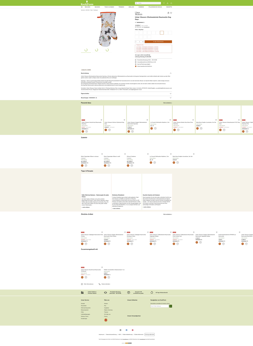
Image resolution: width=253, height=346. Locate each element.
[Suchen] (136, 3)
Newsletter (84, 305)
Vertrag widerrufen (149, 334)
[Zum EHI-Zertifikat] (136, 66)
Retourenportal (84, 310)
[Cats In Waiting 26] (149, 32)
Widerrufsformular (138, 334)
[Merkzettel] (164, 3)
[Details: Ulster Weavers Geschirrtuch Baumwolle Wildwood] (83, 267)
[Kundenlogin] (167, 3)
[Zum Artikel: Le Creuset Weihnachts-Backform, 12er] (160, 113)
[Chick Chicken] (153, 32)
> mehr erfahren (86, 207)
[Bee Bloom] (141, 32)
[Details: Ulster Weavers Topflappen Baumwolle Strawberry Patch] (129, 232)
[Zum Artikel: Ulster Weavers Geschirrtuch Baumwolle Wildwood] (92, 261)
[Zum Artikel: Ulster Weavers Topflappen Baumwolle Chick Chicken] (92, 226)
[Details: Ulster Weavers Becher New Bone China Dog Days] (175, 120)
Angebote (106, 308)
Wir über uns (107, 314)
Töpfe (91, 10)
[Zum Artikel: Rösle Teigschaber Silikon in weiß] (115, 147)
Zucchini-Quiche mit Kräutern (151, 195)
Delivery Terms (84, 316)
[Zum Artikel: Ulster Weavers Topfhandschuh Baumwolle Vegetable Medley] (161, 226)
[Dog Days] (162, 32)
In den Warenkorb (158, 41)
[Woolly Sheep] (145, 37)
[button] (168, 13)
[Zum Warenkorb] (171, 3)
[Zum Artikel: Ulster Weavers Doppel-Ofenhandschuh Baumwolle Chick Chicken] (115, 226)
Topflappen (95, 10)
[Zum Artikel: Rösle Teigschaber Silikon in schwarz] (92, 147)
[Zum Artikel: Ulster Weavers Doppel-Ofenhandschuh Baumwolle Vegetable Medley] (207, 226)
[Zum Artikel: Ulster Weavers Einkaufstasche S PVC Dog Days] (229, 113)
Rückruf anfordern (106, 284)
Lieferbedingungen (85, 314)
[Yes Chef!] (149, 37)
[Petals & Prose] (170, 32)
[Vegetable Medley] (141, 37)
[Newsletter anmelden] (170, 306)
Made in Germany (108, 310)
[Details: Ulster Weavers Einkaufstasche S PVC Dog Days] (221, 120)
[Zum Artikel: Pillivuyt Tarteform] (138, 147)
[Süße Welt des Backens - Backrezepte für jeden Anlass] (96, 183)
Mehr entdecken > (167, 103)
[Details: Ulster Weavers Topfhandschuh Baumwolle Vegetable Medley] (151, 232)
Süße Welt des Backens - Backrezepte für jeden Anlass (95, 196)
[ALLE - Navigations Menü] (81, 7)
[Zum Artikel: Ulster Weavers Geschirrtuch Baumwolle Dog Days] (92, 113)
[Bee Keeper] (145, 32)
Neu (105, 305)
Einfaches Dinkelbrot (118, 195)
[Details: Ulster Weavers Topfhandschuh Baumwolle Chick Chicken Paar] (174, 232)
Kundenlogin (84, 318)
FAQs (82, 312)
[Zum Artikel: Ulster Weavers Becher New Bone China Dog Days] (183, 113)
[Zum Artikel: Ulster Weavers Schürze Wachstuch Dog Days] (115, 113)
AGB (119, 334)
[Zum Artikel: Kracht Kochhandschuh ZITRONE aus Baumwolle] (230, 226)
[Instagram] (120, 330)
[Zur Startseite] (87, 3)
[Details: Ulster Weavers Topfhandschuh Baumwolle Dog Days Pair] (244, 120)
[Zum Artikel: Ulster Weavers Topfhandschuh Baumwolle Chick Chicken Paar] (184, 226)
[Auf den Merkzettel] (171, 13)
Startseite (83, 10)
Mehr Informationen (88, 284)
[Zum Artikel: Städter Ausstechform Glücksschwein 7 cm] (115, 261)
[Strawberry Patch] (137, 37)
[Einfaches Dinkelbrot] (126, 183)
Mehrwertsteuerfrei (85, 308)
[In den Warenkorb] (83, 131)
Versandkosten (146, 27)
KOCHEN (87, 10)
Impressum (101, 334)
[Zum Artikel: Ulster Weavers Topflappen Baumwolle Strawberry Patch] (138, 226)
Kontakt (83, 303)
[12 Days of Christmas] (137, 32)
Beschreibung (85, 73)
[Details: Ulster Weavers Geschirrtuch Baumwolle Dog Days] (83, 120)
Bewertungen (89, 98)
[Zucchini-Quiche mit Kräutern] (157, 183)
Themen (106, 312)
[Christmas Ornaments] (157, 32)
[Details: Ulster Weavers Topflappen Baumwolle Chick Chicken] (83, 232)
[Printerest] (132, 330)
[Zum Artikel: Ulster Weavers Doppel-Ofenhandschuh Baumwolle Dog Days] (138, 113)
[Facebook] (126, 330)
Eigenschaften (85, 93)
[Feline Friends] (166, 32)
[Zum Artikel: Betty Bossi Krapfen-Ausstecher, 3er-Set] (206, 113)
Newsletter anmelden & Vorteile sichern (160, 303)
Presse (105, 316)
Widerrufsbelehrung (127, 334)
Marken (106, 303)
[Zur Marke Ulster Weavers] (138, 13)
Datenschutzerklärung (111, 334)
